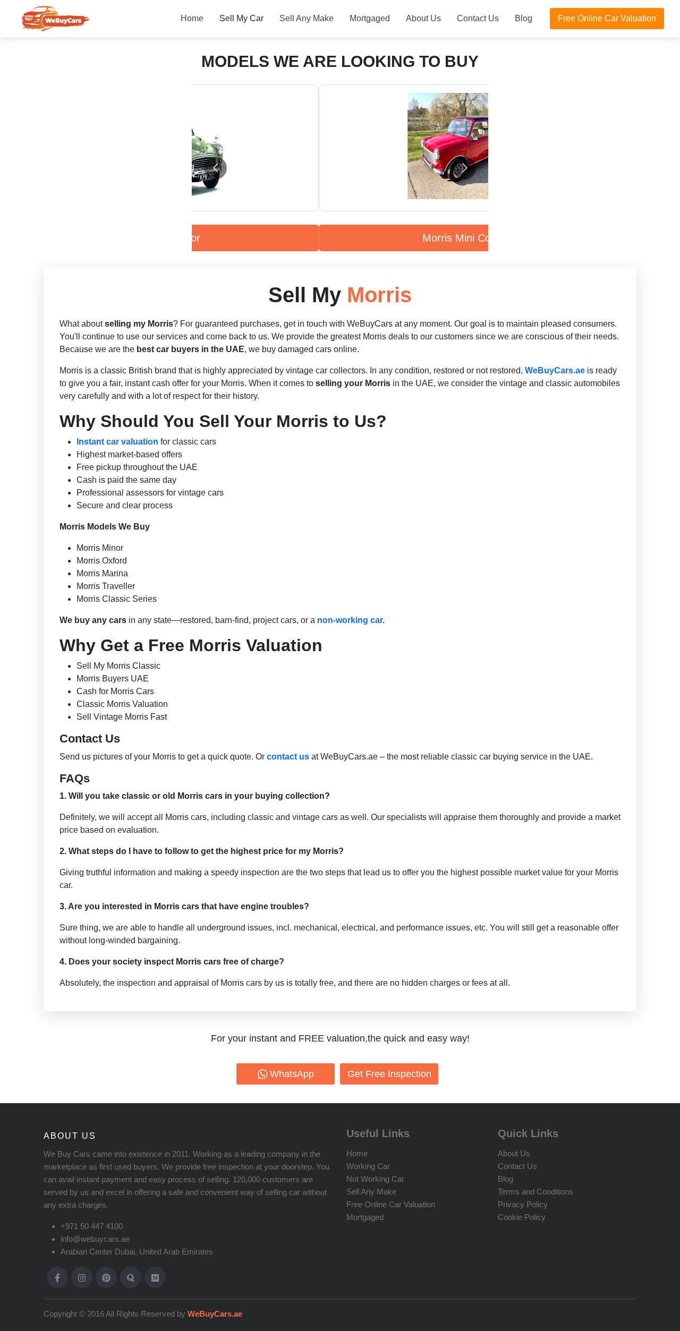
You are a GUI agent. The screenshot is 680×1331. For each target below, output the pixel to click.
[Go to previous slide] (215, 168)
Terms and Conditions (535, 1191)
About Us (423, 18)
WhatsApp (292, 1074)
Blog (523, 18)
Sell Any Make (306, 18)
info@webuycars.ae (95, 1238)
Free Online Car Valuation (607, 18)
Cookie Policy (522, 1217)
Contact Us (478, 18)
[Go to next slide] (464, 168)
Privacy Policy (523, 1204)
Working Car (368, 1166)
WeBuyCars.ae (213, 1313)
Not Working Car (375, 1178)
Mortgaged (370, 18)
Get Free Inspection (389, 1074)
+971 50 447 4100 (92, 1226)
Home (192, 18)
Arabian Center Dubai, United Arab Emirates (137, 1251)
